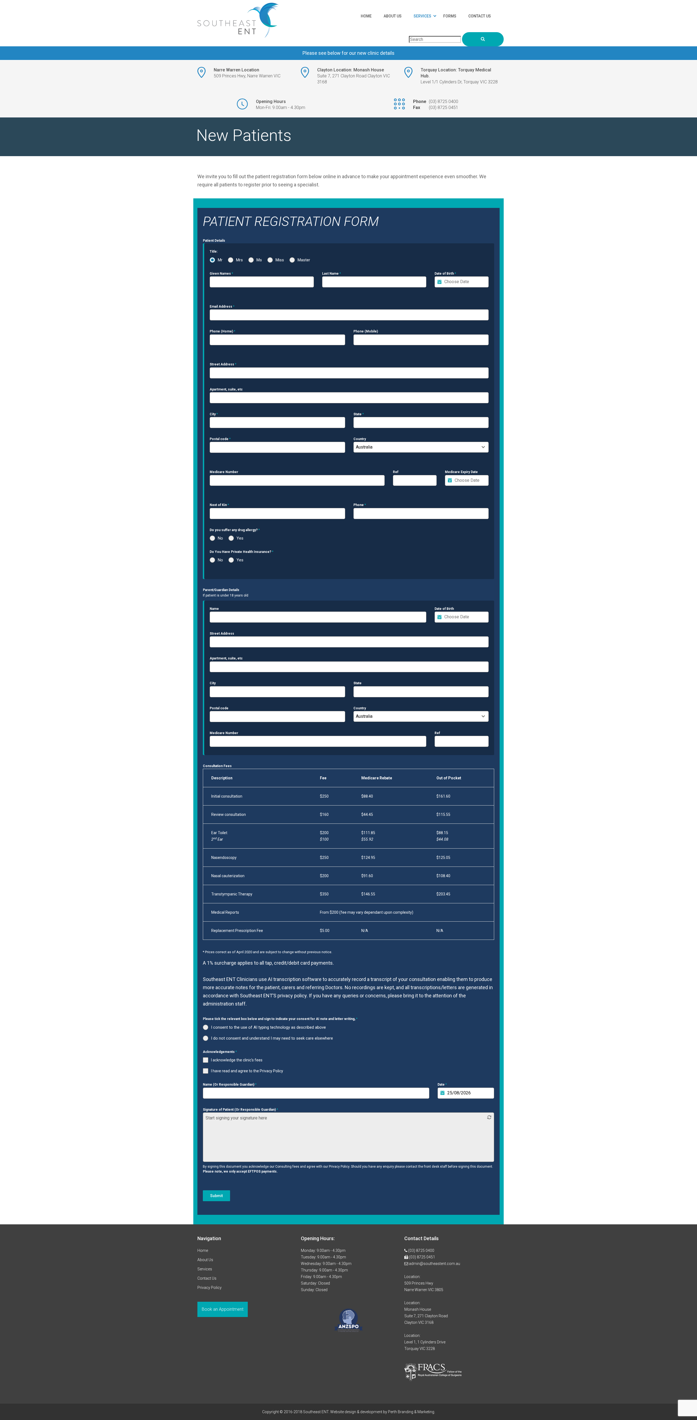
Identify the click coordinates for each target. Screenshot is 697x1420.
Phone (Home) (222, 331)
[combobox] (421, 447)
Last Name (331, 273)
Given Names (221, 273)
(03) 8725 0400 (443, 101)
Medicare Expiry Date (461, 472)
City (214, 414)
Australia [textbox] (364, 447)
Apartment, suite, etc (226, 389)
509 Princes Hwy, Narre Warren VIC (247, 75)
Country (359, 439)
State (358, 414)
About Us (393, 16)
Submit (216, 1196)
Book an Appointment (222, 1309)
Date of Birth (445, 273)
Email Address (222, 306)
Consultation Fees (217, 766)
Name (214, 609)
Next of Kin (219, 505)
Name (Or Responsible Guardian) (229, 1084)
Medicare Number (224, 472)
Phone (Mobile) (365, 331)
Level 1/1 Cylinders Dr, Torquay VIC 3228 (459, 81)
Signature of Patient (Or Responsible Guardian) (240, 1110)
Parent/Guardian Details (221, 590)
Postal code (220, 439)
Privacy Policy (209, 1287)
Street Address (223, 364)
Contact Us (479, 16)
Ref (395, 472)
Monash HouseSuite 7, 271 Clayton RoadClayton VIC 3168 (426, 1316)
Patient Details (214, 241)
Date (442, 1084)
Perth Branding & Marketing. (411, 1412)
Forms (449, 16)
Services (422, 16)
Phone (359, 505)
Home (366, 16)
